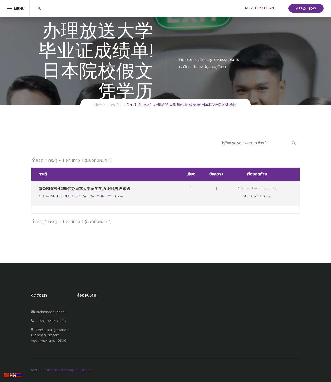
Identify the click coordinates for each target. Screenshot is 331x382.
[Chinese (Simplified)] (7, 374)
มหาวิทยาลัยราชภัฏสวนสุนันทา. (69, 370)
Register (253, 8)
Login (269, 8)
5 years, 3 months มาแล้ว (257, 189)
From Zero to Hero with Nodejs (103, 197)
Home (99, 105)
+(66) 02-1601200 (51, 321)
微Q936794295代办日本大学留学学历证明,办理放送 (84, 189)
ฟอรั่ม (116, 105)
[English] (13, 374)
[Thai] (19, 374)
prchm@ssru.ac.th (50, 312)
